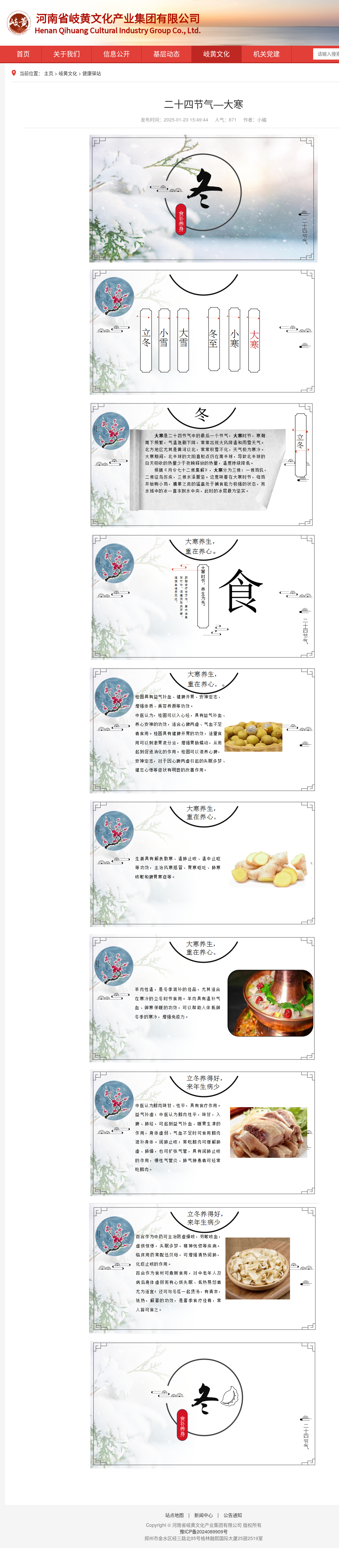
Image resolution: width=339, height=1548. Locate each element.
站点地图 (174, 1515)
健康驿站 (91, 73)
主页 (48, 73)
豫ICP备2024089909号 (204, 1531)
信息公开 (116, 54)
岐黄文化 (216, 54)
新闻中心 (203, 1515)
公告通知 (232, 1515)
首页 (23, 54)
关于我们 (66, 54)
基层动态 (166, 54)
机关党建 (266, 54)
